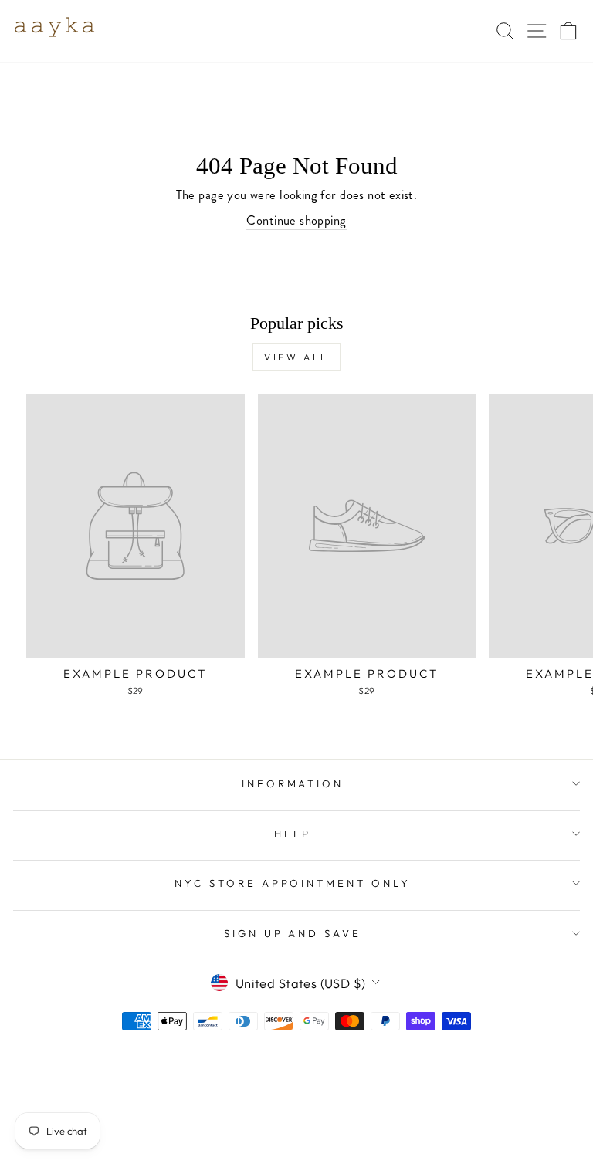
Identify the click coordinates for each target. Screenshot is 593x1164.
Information (293, 783)
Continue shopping (296, 220)
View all (296, 357)
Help (292, 833)
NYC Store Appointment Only (293, 883)
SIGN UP (427, 1062)
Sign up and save (293, 933)
